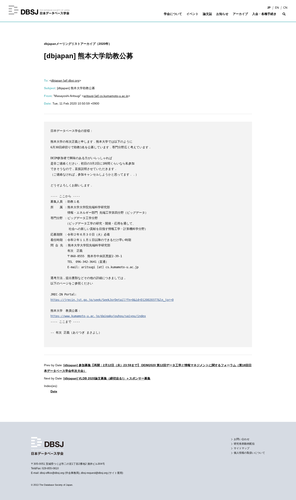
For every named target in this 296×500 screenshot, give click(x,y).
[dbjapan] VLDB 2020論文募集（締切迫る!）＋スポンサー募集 (106, 378)
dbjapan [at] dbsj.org (65, 80)
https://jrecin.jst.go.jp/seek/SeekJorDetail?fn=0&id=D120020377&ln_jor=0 (112, 300)
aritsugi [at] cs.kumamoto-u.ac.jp (106, 96)
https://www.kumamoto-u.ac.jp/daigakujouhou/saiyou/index (98, 316)
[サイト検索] (284, 17)
